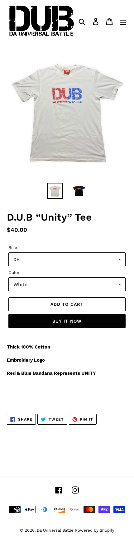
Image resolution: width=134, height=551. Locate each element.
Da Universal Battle (55, 530)
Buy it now (67, 321)
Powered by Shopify (94, 530)
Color (14, 272)
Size (12, 247)
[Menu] (123, 21)
